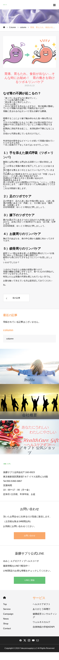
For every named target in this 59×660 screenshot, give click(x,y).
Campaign (8, 614)
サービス (39, 598)
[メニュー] (54, 4)
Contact (7, 628)
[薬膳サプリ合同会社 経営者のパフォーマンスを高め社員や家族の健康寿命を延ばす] (5, 4)
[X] (24, 640)
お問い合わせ (29, 536)
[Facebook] (20, 640)
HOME (4, 597)
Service (7, 609)
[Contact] (37, 640)
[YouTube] (33, 640)
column (10, 338)
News (6, 618)
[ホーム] (4, 27)
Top (5, 604)
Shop (5, 623)
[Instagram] (29, 640)
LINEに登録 (29, 580)
